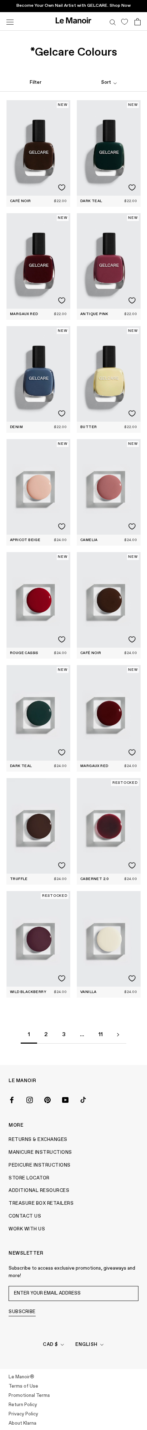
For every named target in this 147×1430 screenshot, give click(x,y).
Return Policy (23, 1405)
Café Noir (20, 201)
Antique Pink (94, 314)
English (86, 1344)
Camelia (89, 540)
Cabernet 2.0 (94, 879)
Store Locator (29, 1178)
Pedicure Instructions (40, 1165)
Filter (35, 82)
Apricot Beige (25, 540)
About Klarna (22, 1423)
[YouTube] (65, 1099)
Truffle (19, 879)
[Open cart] (138, 21)
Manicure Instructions (40, 1152)
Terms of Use (23, 1386)
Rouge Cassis (24, 653)
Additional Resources (39, 1190)
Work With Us (27, 1229)
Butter (88, 427)
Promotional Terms (29, 1395)
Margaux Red (24, 314)
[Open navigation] (10, 21)
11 (100, 1035)
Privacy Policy (23, 1414)
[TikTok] (83, 1099)
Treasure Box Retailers (41, 1203)
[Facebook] (12, 1099)
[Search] (113, 21)
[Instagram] (29, 1099)
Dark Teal (91, 201)
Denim (16, 427)
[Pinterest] (47, 1099)
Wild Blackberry (28, 992)
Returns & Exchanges (38, 1139)
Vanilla (88, 992)
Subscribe (22, 1312)
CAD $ (50, 1344)
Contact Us (25, 1216)
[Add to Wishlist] (61, 187)
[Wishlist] (124, 21)
